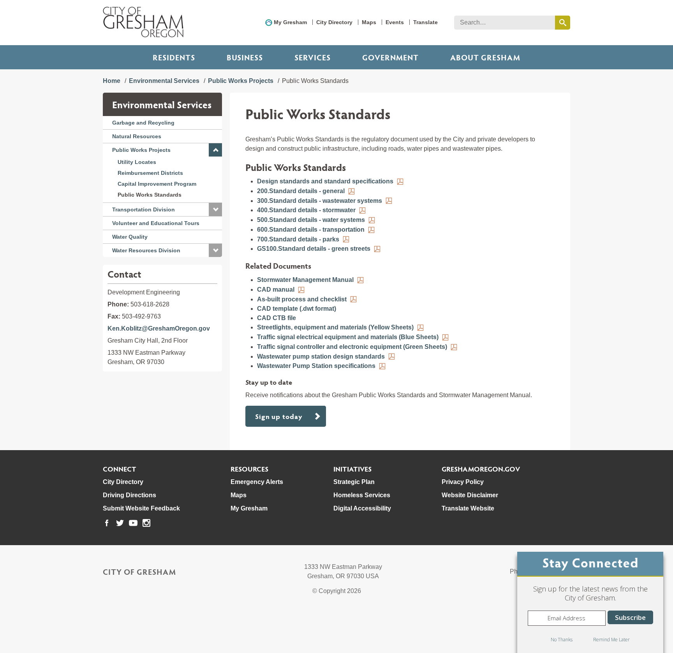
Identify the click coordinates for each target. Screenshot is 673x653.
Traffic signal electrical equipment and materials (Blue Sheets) (348, 337)
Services (312, 57)
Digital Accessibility (362, 508)
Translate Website (468, 508)
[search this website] (562, 23)
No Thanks (562, 639)
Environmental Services (164, 80)
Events (395, 22)
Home (111, 80)
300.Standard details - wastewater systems (319, 200)
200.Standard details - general (301, 191)
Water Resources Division (146, 250)
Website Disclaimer (470, 495)
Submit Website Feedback (141, 508)
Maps (369, 22)
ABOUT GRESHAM (485, 57)
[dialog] (590, 602)
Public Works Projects (240, 80)
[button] (215, 150)
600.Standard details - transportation (311, 229)
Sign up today (279, 416)
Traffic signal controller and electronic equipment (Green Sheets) (352, 346)
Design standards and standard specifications (325, 181)
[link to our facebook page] (107, 523)
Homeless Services (361, 495)
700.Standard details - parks (298, 239)
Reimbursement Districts (150, 173)
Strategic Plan (354, 482)
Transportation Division (143, 209)
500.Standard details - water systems (311, 219)
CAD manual (275, 289)
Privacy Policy (463, 482)
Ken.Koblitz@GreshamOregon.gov (158, 328)
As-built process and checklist (302, 299)
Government (390, 57)
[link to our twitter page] (120, 523)
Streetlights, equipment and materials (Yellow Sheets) (335, 327)
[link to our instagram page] (146, 523)
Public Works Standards (149, 195)
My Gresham (290, 22)
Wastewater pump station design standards (321, 356)
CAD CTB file (276, 318)
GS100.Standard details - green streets (313, 248)
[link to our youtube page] (133, 523)
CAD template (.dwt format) (296, 308)
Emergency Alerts (257, 482)
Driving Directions (129, 495)
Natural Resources (136, 136)
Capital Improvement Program (157, 184)
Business (245, 57)
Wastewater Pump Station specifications (316, 366)
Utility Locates (137, 162)
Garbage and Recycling (143, 123)
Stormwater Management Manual (305, 279)
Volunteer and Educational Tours (155, 223)
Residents (174, 57)
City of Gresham (139, 571)
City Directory (334, 22)
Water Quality (130, 237)
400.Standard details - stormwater (306, 210)
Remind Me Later (611, 639)
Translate (425, 22)
